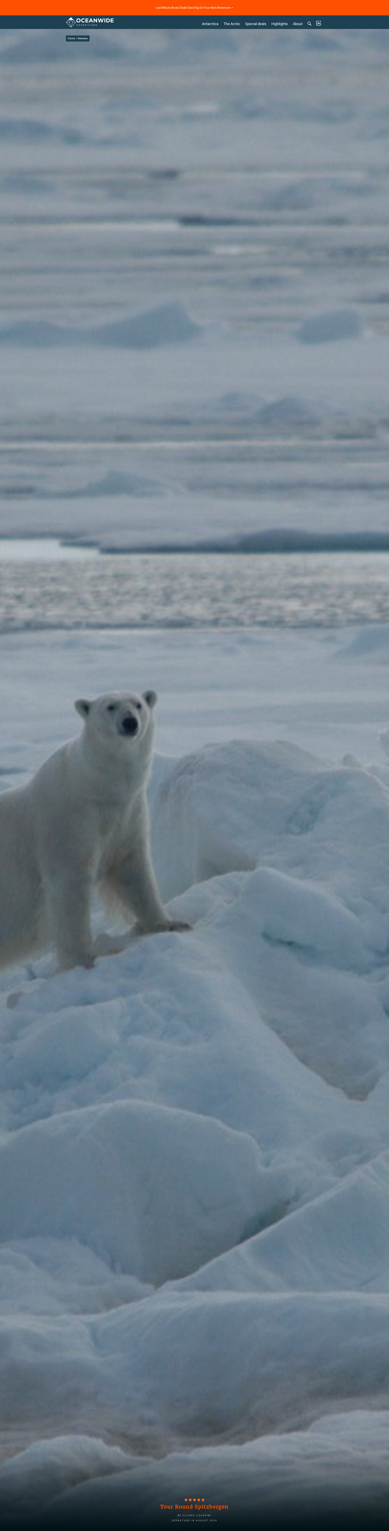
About (297, 24)
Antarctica (210, 24)
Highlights (279, 24)
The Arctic (231, 24)
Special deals (255, 24)
